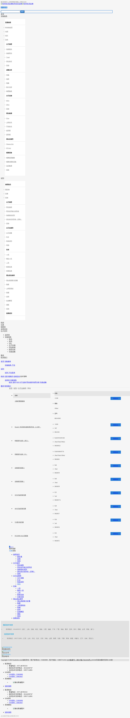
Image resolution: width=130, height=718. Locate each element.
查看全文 (115, 398)
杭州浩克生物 (17, 4)
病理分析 (36, 382)
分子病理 (9, 44)
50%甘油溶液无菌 (20, 495)
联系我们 (7, 386)
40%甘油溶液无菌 (20, 508)
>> (13, 547)
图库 (2, 386)
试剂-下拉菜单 (10, 373)
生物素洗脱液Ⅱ (20, 468)
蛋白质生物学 (10, 275)
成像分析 (9, 70)
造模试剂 (9, 313)
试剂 (2, 369)
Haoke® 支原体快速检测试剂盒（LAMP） (28, 427)
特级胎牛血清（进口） (22, 440)
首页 (2, 361)
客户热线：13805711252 (20, 2)
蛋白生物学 (9, 139)
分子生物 (9, 95)
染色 (14, 382)
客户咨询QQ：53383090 (7, 2)
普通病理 (8, 22)
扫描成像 (43, 382)
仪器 (6, 376)
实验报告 (13, 380)
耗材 (2, 376)
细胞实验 (9, 152)
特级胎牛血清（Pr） (21, 454)
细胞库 (10, 376)
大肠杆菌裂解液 (20, 401)
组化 (10, 382)
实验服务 (7, 361)
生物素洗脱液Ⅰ (20, 481)
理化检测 (9, 113)
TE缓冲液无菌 (19, 522)
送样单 (7, 380)
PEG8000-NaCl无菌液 (21, 536)
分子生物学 (9, 228)
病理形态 (8, 184)
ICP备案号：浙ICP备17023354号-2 (79, 660)
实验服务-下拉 (10, 365)
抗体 (7, 249)
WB (17, 382)
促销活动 (16, 376)
